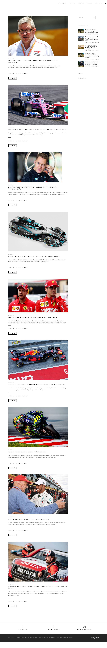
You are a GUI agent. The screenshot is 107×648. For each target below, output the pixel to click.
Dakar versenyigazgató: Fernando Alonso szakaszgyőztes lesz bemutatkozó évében (37, 587)
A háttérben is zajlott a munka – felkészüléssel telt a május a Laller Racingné (91, 47)
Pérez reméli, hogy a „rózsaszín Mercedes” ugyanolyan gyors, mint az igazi (37, 129)
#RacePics (89, 3)
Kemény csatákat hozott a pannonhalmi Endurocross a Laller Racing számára (91, 63)
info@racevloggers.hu (84, 629)
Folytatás (12, 78)
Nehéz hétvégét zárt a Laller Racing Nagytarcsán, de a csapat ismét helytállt (91, 31)
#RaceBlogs (81, 3)
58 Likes (12, 73)
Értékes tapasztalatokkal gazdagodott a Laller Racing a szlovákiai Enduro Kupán (92, 38)
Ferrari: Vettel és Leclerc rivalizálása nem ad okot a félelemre (32, 317)
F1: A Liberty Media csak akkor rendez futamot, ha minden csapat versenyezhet (33, 61)
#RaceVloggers (62, 3)
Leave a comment (22, 73)
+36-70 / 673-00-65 (22, 629)
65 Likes (12, 396)
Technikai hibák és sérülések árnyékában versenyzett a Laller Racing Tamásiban (92, 55)
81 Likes (12, 463)
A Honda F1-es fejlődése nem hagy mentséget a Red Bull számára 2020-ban (36, 384)
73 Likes (12, 601)
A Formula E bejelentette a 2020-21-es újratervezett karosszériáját (33, 256)
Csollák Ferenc (42, 637)
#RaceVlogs (72, 3)
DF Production (51, 637)
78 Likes (12, 530)
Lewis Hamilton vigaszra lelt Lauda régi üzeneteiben (28, 519)
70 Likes (12, 200)
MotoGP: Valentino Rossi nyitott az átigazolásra (27, 452)
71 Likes (12, 141)
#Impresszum (98, 3)
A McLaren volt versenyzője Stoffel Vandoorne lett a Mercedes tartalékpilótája (32, 188)
